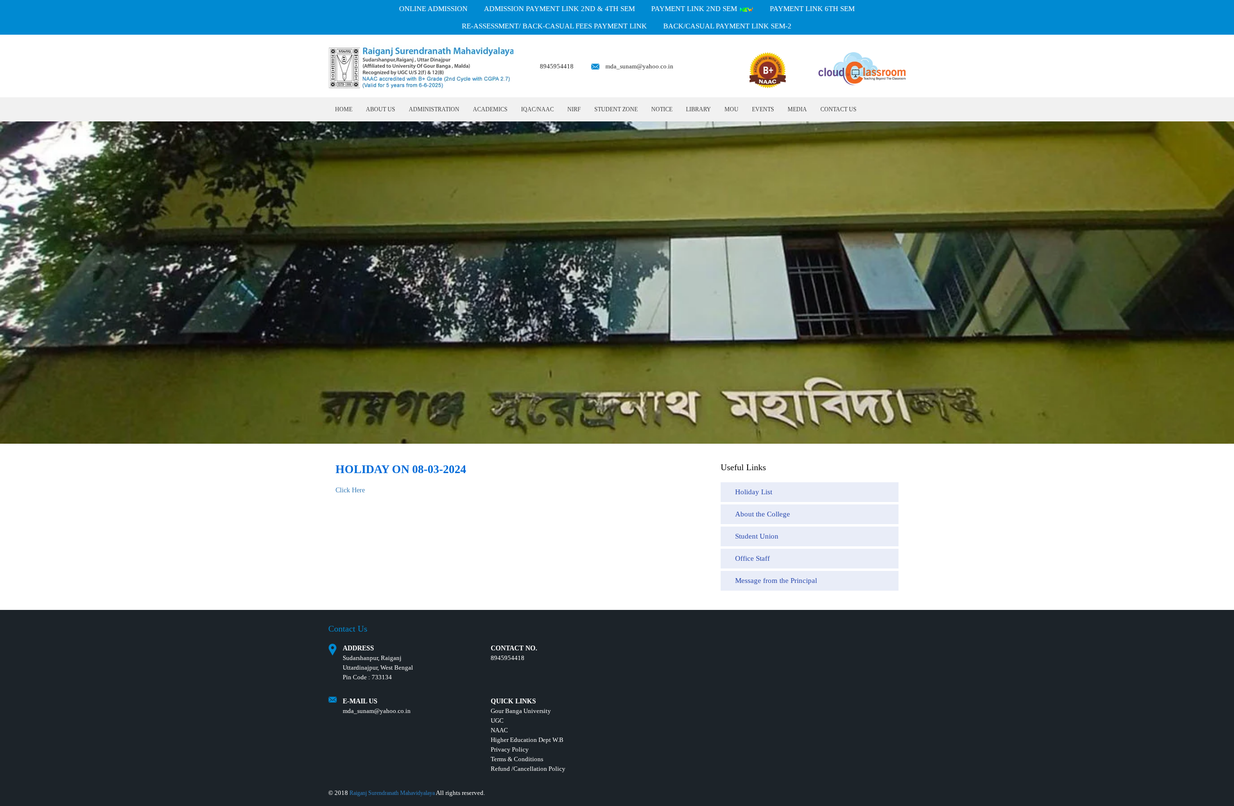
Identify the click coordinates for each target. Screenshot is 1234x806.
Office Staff (752, 558)
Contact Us (838, 109)
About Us (380, 109)
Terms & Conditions (517, 759)
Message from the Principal (776, 580)
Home (343, 109)
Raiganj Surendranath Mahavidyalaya (392, 793)
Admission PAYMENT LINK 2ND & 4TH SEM (559, 9)
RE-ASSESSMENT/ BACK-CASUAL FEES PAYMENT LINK (554, 26)
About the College (762, 514)
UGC (497, 720)
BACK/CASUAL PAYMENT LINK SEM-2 (727, 26)
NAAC (499, 730)
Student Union (756, 536)
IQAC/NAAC (537, 109)
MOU (731, 109)
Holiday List (753, 492)
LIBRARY (698, 109)
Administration (434, 109)
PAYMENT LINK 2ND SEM (695, 9)
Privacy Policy (510, 749)
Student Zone (616, 109)
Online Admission (433, 9)
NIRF (574, 109)
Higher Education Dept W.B (527, 739)
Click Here (350, 490)
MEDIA (797, 109)
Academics (490, 109)
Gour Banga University (521, 710)
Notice (661, 109)
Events (763, 109)
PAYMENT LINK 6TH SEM (812, 9)
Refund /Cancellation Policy (528, 768)
